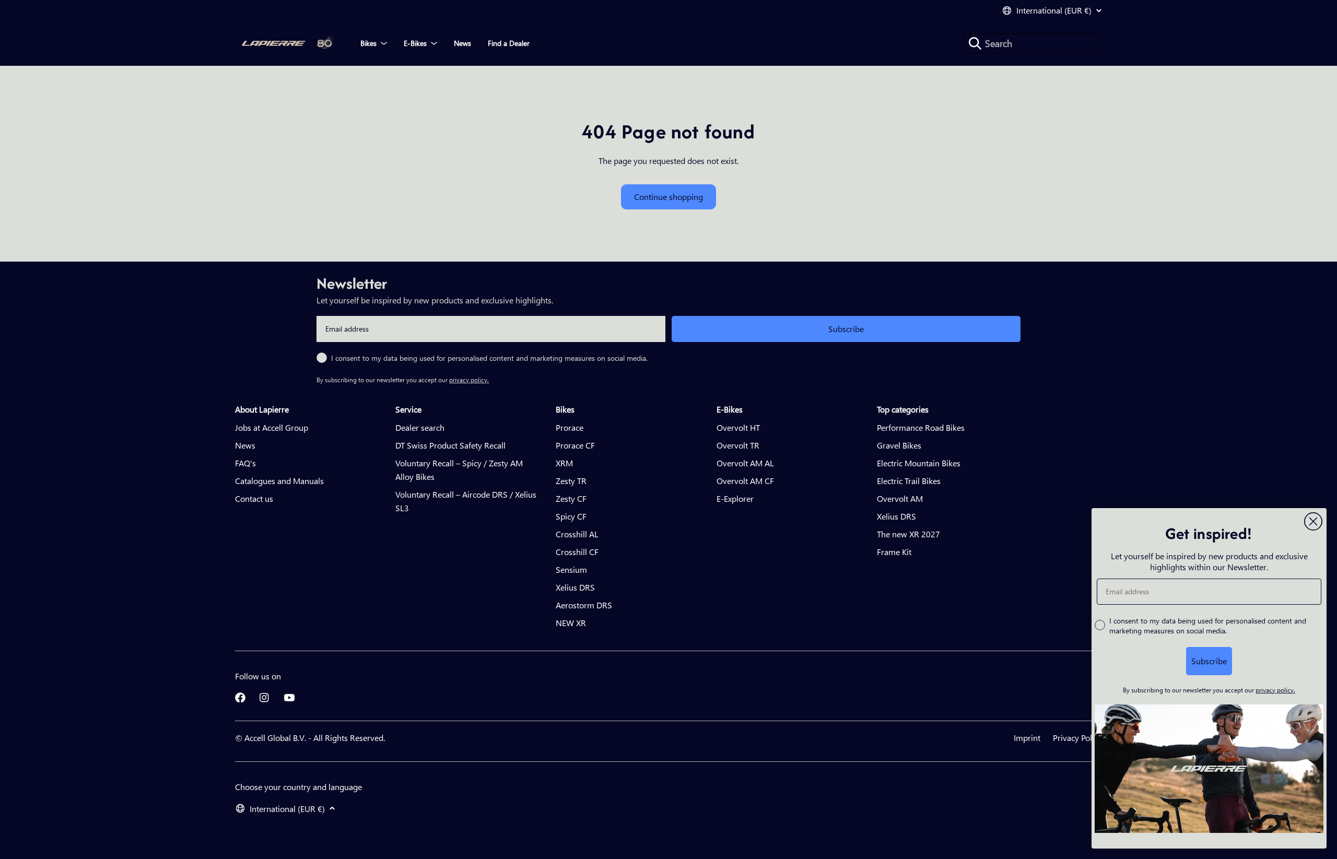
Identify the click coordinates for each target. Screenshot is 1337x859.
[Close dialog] (1313, 521)
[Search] (975, 43)
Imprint (1027, 737)
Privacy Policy (1077, 737)
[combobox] (1033, 43)
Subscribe (846, 328)
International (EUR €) (1054, 10)
